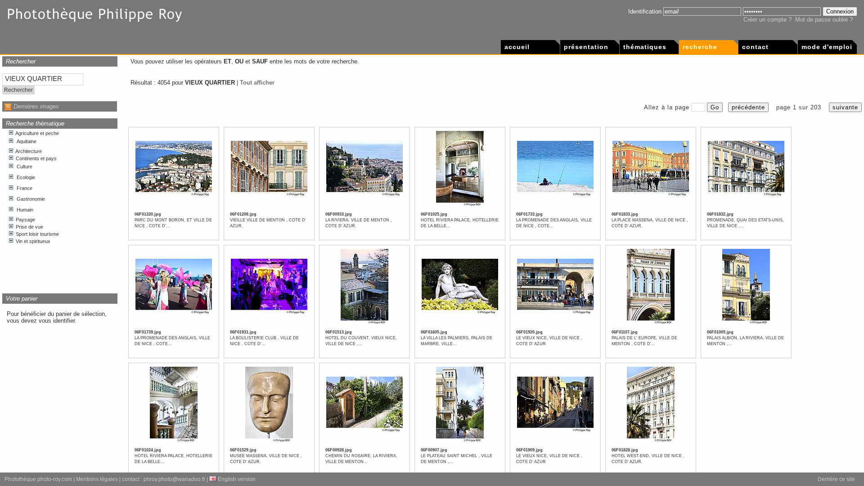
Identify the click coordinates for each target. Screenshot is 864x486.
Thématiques (644, 46)
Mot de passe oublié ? (824, 19)
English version (236, 479)
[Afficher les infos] (173, 196)
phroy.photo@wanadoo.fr (174, 479)
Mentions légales (97, 479)
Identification (645, 11)
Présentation (586, 46)
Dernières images (36, 106)
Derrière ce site (836, 479)
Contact (755, 46)
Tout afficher (257, 82)
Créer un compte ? (767, 19)
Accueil (517, 46)
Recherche (700, 46)
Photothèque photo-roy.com (38, 479)
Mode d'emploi (826, 46)
